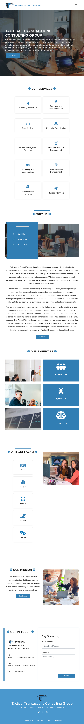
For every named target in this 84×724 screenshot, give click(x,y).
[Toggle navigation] (76, 5)
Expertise (49, 708)
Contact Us (42, 337)
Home (23, 708)
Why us (40, 708)
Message (45, 652)
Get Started (13, 55)
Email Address (47, 642)
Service (31, 708)
